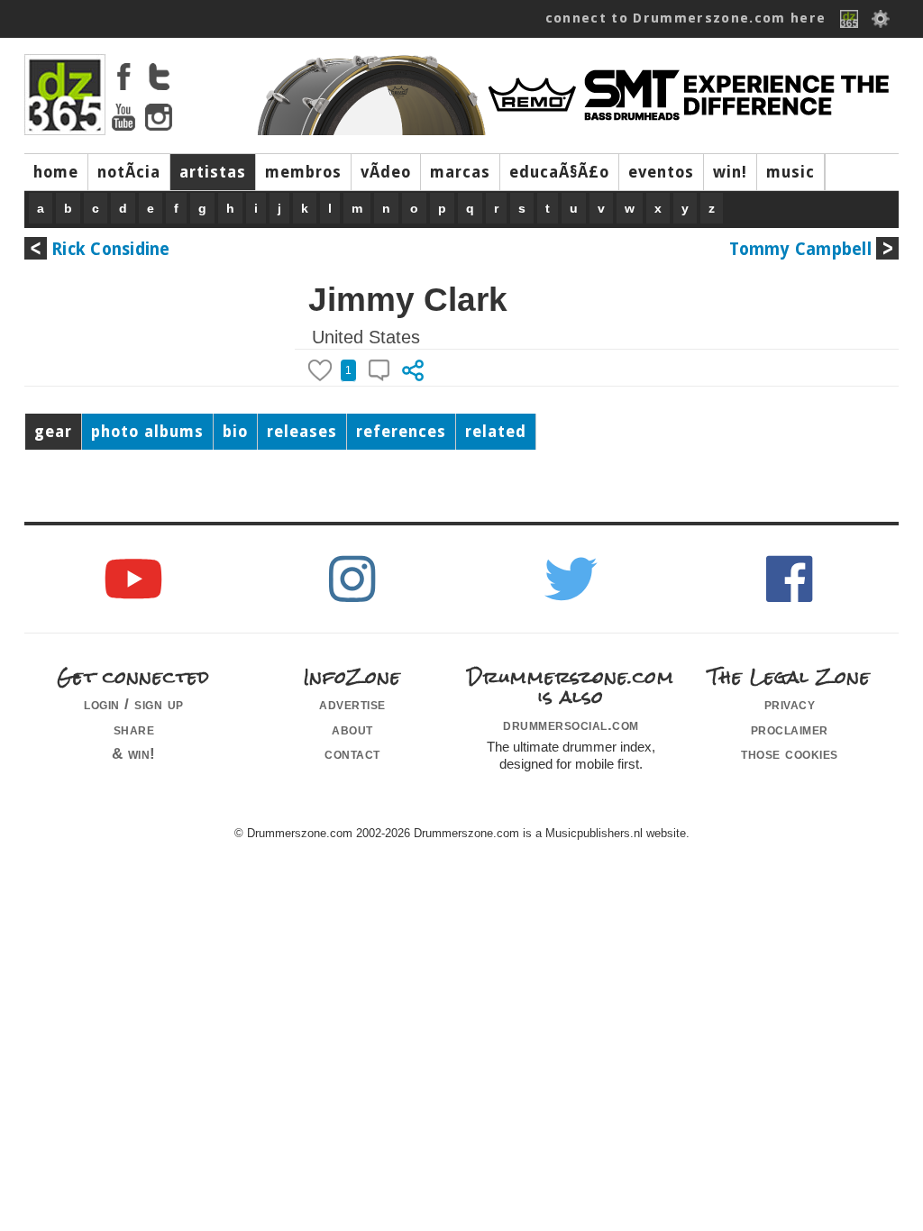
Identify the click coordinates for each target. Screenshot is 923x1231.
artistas (212, 172)
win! (730, 172)
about (352, 729)
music (790, 172)
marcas (460, 172)
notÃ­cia (128, 172)
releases (302, 432)
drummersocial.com (571, 725)
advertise (352, 704)
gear (53, 432)
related (495, 432)
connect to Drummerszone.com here (686, 18)
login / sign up (134, 704)
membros (303, 172)
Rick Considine (110, 249)
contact (352, 753)
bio (235, 432)
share (134, 729)
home (55, 172)
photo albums (147, 432)
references (401, 432)
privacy (790, 704)
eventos (661, 172)
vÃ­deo (386, 172)
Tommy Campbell (800, 249)
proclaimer (789, 729)
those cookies (789, 753)
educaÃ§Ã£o (559, 172)
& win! (134, 753)
